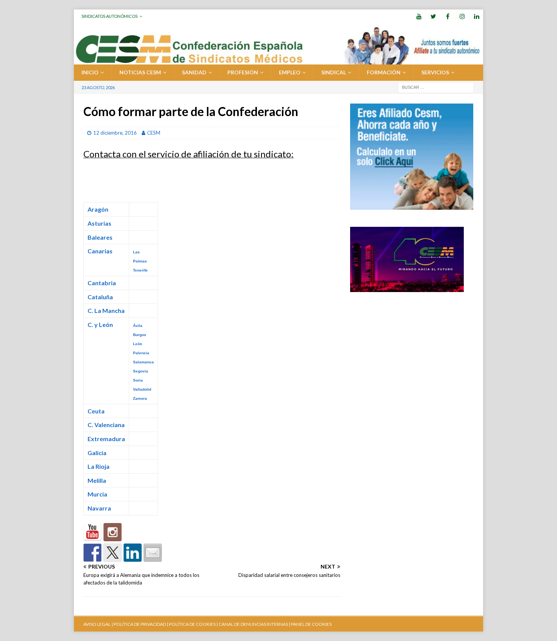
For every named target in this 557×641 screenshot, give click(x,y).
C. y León (100, 324)
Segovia (140, 371)
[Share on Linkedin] (133, 553)
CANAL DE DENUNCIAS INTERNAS (253, 624)
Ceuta (96, 411)
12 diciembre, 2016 (115, 133)
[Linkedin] (476, 16)
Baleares (100, 237)
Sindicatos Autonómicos (109, 16)
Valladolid (142, 389)
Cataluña (100, 296)
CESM (153, 133)
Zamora (140, 398)
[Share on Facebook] (92, 553)
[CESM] (112, 532)
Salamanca (143, 362)
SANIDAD (194, 72)
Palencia (141, 353)
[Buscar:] (436, 86)
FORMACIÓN (384, 72)
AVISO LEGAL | (98, 624)
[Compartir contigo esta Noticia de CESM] (153, 553)
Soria (138, 380)
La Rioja (99, 466)
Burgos (139, 335)
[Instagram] (462, 16)
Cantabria (102, 282)
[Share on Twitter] (112, 553)
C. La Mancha (106, 310)
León (137, 344)
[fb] (447, 16)
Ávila (137, 326)
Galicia (97, 452)
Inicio (90, 72)
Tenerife (140, 270)
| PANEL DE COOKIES (310, 624)
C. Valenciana (106, 424)
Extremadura (106, 438)
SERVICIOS (435, 72)
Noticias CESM (140, 72)
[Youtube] (419, 16)
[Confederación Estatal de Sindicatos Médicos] (278, 60)
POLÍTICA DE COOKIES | (193, 624)
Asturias (99, 223)
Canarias (100, 251)
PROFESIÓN (242, 72)
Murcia (97, 494)
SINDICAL (333, 72)
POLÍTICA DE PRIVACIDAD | (141, 624)
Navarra (99, 508)
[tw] (433, 16)
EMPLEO (289, 72)
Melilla (97, 480)
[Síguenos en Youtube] (92, 532)
